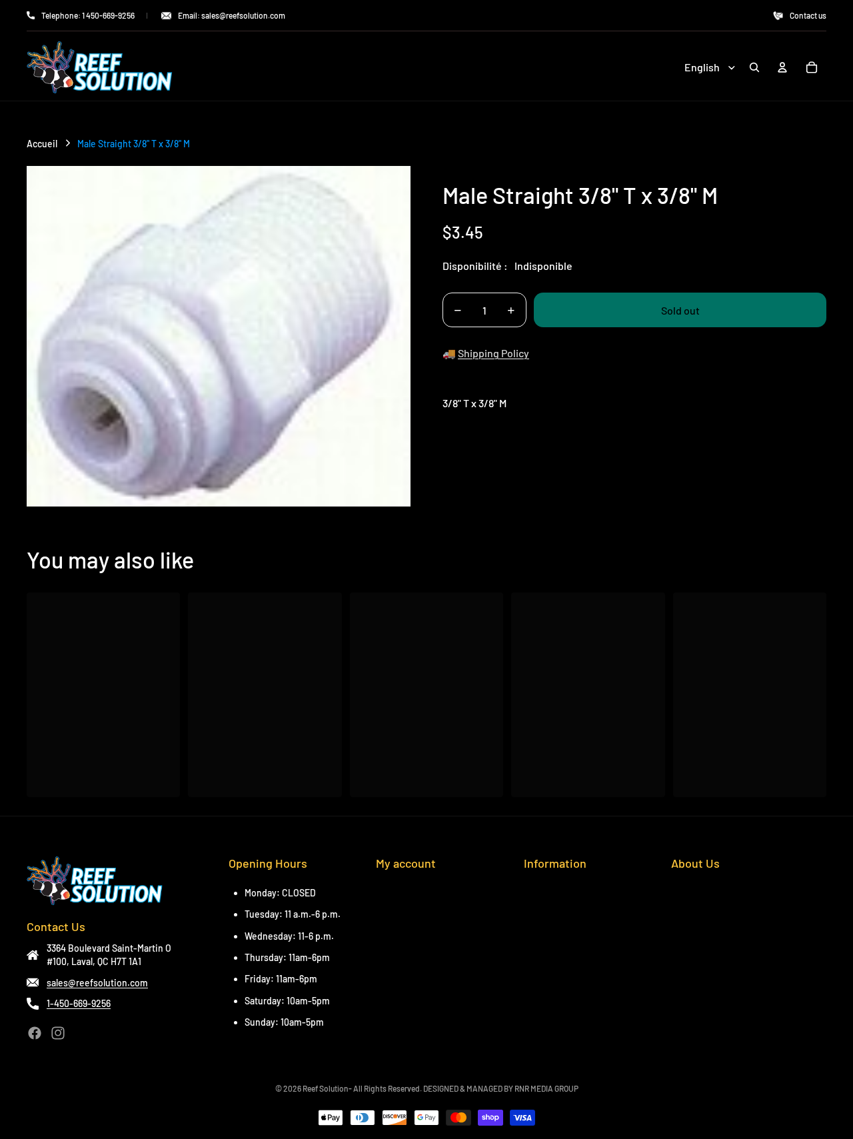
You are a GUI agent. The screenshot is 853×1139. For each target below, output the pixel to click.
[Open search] (754, 67)
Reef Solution (326, 1088)
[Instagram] (58, 1033)
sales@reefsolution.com (97, 982)
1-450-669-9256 (79, 1003)
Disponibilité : (475, 265)
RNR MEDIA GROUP (546, 1088)
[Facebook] (35, 1033)
